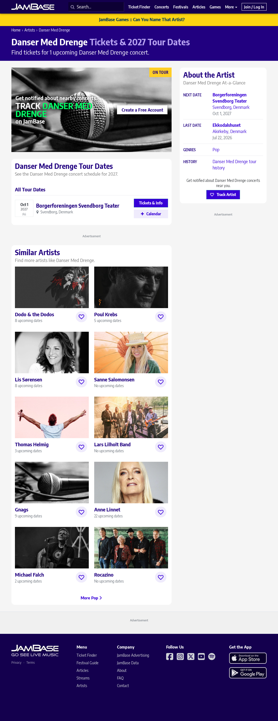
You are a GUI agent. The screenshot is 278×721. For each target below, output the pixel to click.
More (230, 6)
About (122, 670)
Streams (83, 678)
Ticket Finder (87, 655)
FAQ (120, 678)
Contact (123, 685)
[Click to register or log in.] (81, 316)
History (190, 162)
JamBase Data (128, 662)
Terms (30, 662)
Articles (83, 670)
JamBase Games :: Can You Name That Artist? (142, 19)
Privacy (16, 662)
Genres (189, 150)
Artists (29, 30)
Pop (216, 149)
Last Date (192, 125)
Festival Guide (88, 662)
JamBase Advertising (133, 655)
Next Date (192, 95)
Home (16, 30)
